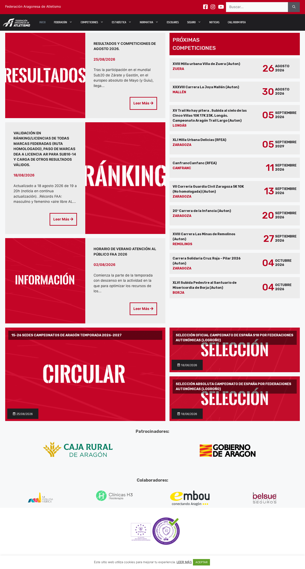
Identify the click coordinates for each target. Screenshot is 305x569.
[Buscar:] (257, 7)
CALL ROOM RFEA (237, 22)
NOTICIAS (214, 22)
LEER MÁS (184, 562)
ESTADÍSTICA (119, 22)
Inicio (42, 22)
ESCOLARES (173, 22)
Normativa (146, 22)
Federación (60, 22)
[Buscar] (294, 7)
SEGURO (191, 22)
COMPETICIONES (89, 22)
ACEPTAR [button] (201, 562)
